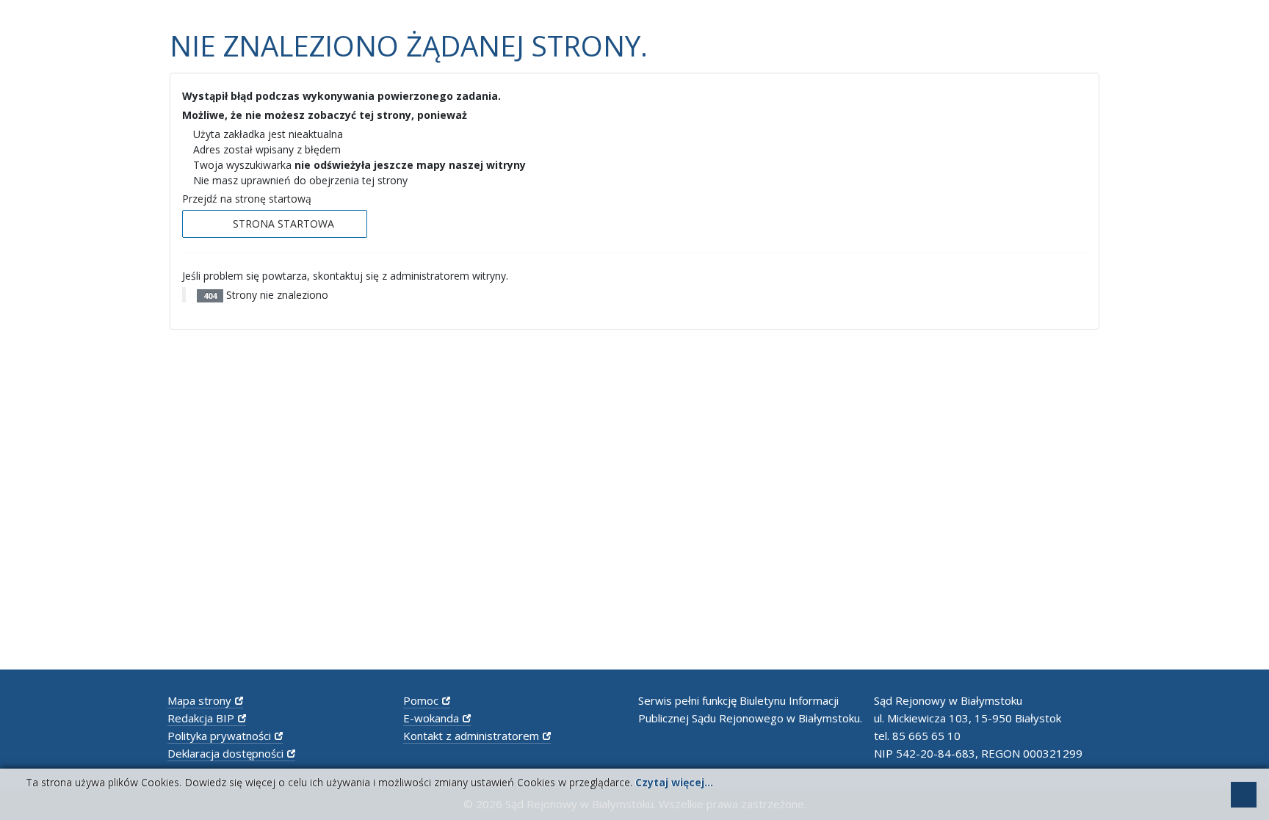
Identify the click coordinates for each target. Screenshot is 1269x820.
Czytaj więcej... (674, 782)
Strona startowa (282, 224)
